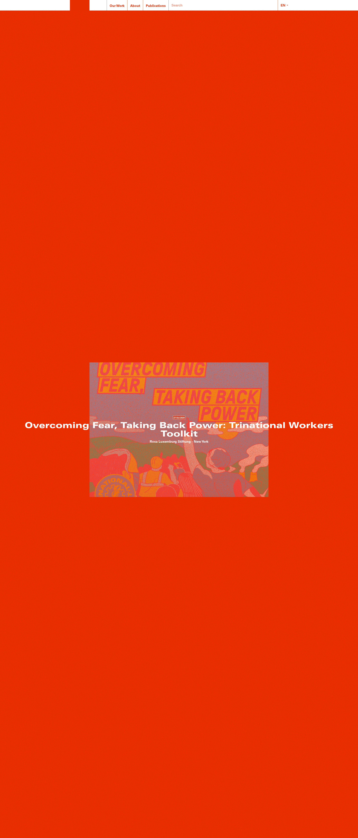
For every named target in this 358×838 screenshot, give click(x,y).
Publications (156, 5)
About (135, 5)
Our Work (117, 5)
